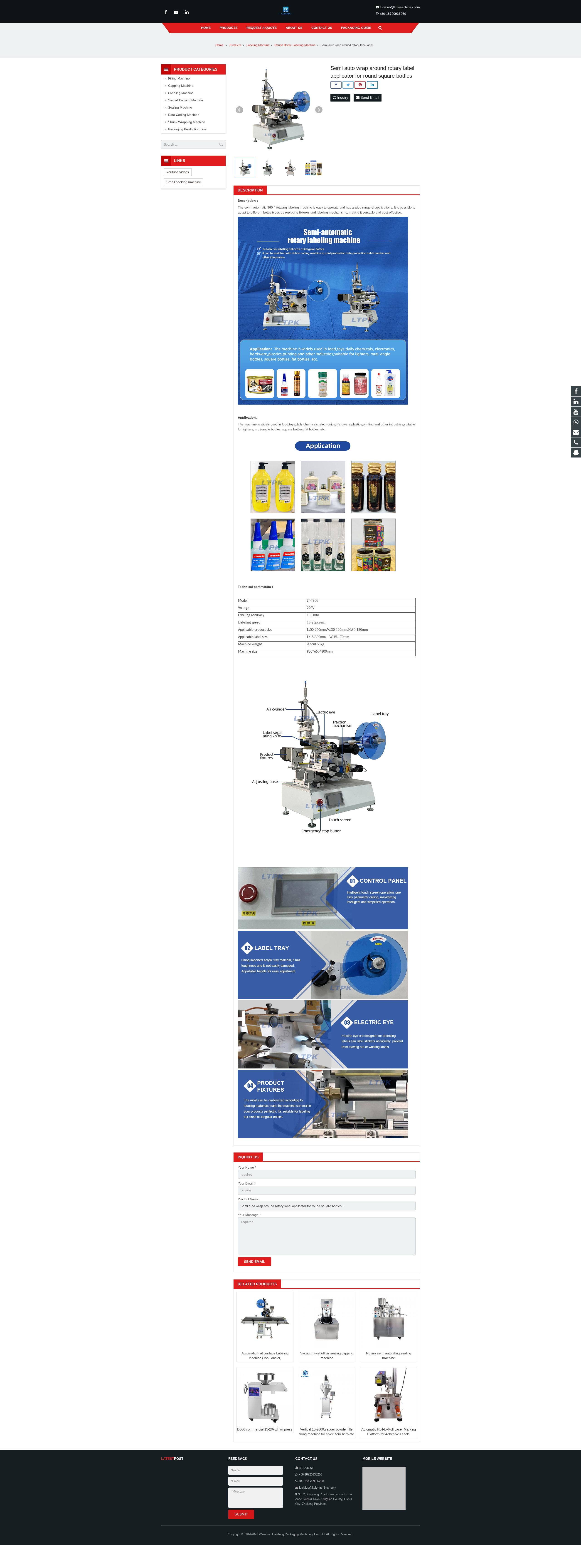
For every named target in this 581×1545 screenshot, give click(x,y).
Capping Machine (180, 85)
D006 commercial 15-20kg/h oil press (265, 1429)
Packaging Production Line (187, 129)
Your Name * (247, 1167)
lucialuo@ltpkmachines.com (400, 7)
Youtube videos (177, 172)
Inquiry (342, 97)
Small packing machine (183, 182)
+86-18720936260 (392, 13)
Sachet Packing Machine (186, 100)
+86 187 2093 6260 (311, 1481)
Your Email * (246, 1183)
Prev (239, 110)
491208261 (306, 1468)
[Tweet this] (348, 85)
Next (319, 110)
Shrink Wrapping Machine (186, 122)
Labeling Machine (181, 93)
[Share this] (336, 85)
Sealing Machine (180, 107)
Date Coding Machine (183, 115)
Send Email (369, 97)
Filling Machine (179, 78)
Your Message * (249, 1215)
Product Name (248, 1199)
